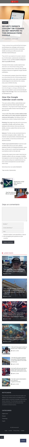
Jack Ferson (8, 38)
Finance (5, 22)
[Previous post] (2, 183)
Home (2, 440)
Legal (6, 430)
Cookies (22, 430)
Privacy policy (16, 430)
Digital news (5, 413)
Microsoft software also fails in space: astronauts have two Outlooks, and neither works (14, 314)
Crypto (3, 421)
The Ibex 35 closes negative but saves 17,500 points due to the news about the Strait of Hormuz (18, 359)
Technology (4, 418)
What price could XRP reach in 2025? (19, 183)
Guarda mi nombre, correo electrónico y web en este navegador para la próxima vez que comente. (14, 236)
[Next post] (27, 193)
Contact (10, 430)
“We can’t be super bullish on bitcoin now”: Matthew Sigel (19, 347)
